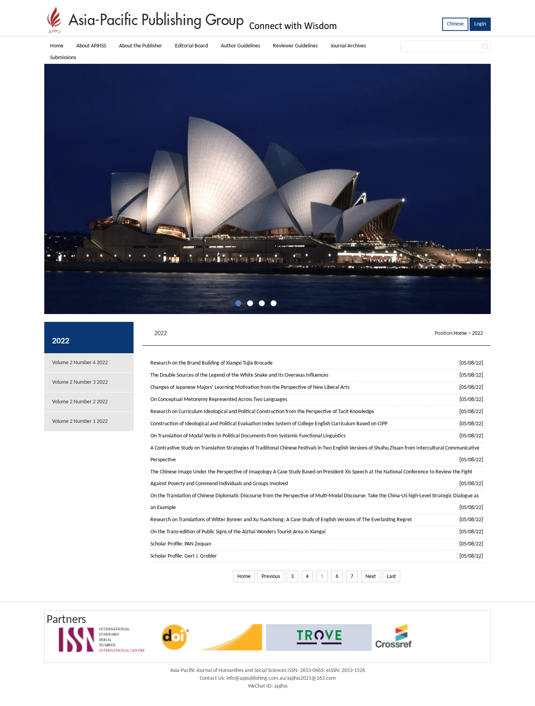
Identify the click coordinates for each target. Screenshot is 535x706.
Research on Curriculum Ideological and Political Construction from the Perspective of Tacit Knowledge (262, 412)
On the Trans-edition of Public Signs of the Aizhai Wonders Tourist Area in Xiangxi (237, 532)
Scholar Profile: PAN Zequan (180, 544)
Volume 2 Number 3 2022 (80, 382)
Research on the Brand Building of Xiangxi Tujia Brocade (211, 363)
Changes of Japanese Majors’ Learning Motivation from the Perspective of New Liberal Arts (249, 387)
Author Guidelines (240, 46)
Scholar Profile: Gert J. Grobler (183, 556)
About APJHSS (91, 46)
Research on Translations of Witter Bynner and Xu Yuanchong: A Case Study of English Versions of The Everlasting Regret (281, 520)
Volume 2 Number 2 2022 (80, 402)
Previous (271, 577)
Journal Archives (348, 46)
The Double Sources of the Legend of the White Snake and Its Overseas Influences (239, 375)
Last (391, 577)
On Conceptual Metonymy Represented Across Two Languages (218, 400)
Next (370, 577)
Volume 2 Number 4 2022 (80, 363)
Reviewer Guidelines (295, 46)
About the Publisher (140, 46)
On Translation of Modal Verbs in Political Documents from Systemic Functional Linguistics (247, 436)
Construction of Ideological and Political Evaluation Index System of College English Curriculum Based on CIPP (268, 424)
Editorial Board (191, 46)
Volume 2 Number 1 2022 (80, 421)
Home (56, 46)
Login (480, 24)
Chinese (455, 24)
